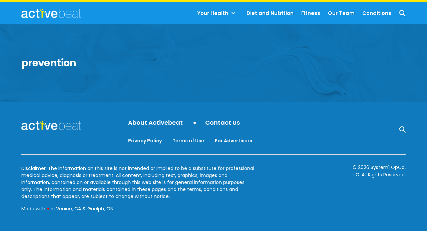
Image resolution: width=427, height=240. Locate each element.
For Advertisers (233, 140)
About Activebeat (155, 122)
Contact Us (222, 122)
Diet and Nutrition (270, 13)
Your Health (212, 13)
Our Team (341, 13)
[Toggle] (233, 13)
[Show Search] (402, 13)
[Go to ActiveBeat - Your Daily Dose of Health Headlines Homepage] (51, 13)
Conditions (376, 13)
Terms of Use (188, 140)
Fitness (310, 13)
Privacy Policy (145, 140)
